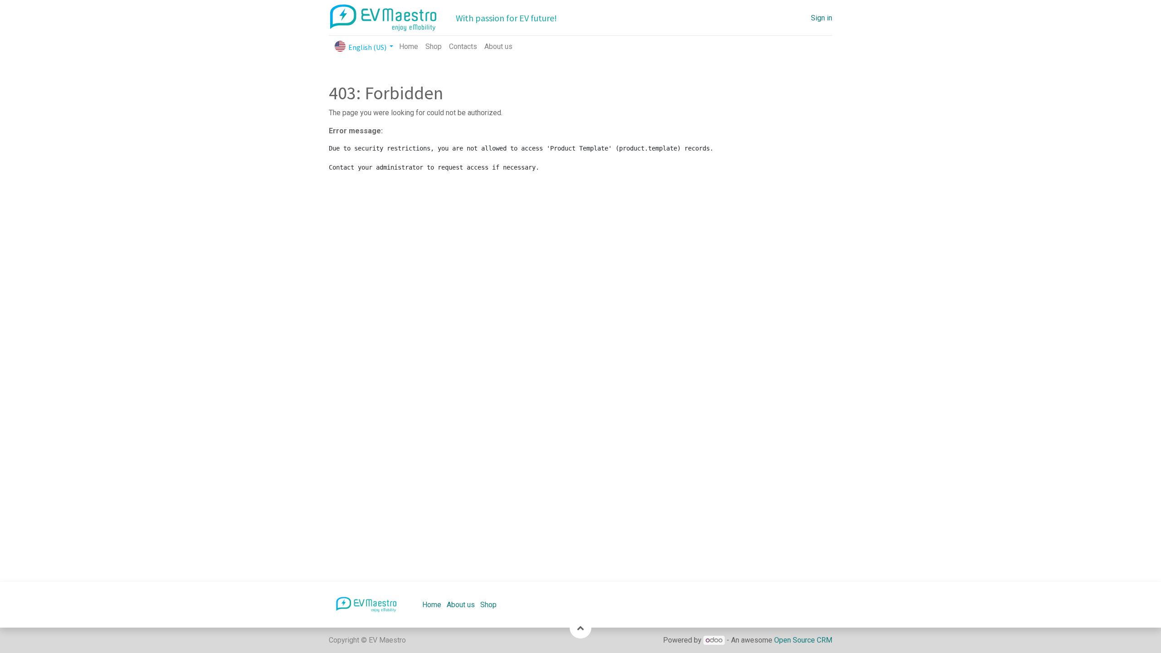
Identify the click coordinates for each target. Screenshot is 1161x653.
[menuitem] (408, 47)
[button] (580, 627)
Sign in (821, 18)
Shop (488, 604)
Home (431, 604)
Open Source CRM (803, 640)
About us (461, 604)
